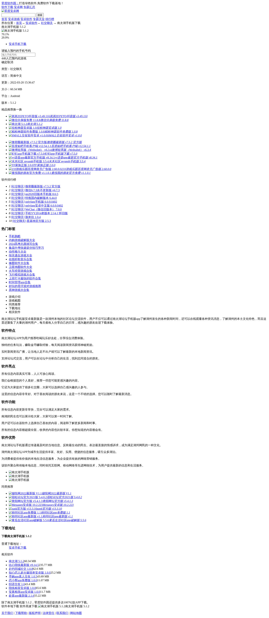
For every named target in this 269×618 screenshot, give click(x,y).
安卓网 (18, 7)
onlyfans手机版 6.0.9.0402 (41, 201)
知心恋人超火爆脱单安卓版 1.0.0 (30, 572)
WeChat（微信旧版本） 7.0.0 (43, 209)
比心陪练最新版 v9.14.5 (24, 564)
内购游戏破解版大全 (22, 240)
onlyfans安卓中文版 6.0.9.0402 (44, 205)
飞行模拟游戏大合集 (22, 274)
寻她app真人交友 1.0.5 (23, 576)
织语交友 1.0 (17, 584)
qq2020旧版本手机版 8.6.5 (41, 194)
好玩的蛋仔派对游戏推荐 (25, 286)
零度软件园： (10, 3)
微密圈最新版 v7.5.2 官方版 (42, 186)
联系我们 (62, 613)
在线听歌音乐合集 (20, 259)
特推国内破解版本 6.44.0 (41, 197)
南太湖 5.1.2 (16, 561)
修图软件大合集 (19, 263)
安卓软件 (26, 19)
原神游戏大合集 (19, 289)
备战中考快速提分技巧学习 (26, 247)
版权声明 (35, 613)
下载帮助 (21, 613)
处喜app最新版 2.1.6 (21, 595)
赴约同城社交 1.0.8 (21, 568)
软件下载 (7, 7)
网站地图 (76, 613)
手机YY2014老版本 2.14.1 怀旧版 (46, 213)
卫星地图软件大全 (20, 266)
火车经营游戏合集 (20, 270)
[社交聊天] (18, 186)
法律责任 (48, 613)
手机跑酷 (14, 236)
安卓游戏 (14, 19)
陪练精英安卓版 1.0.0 (22, 588)
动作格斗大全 (17, 251)
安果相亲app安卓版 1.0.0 (24, 591)
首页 (4, 19)
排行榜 (49, 19)
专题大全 (39, 19)
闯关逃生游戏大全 (20, 255)
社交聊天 (47, 22)
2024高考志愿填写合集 (23, 243)
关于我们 (7, 613)
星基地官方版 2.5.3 (39, 220)
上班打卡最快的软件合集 (25, 278)
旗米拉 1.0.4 (33, 217)
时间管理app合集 (20, 282)
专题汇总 (29, 7)
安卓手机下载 (17, 43)
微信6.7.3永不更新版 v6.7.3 (42, 190)
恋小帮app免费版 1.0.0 (23, 580)
